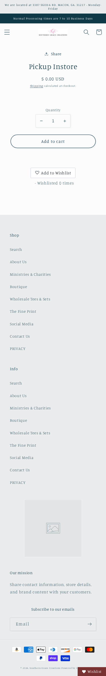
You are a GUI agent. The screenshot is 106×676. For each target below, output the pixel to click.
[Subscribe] (89, 624)
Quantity (53, 110)
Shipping (36, 86)
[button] (7, 32)
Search (16, 249)
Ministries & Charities (30, 274)
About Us (18, 261)
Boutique (18, 286)
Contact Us (20, 336)
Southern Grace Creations (45, 668)
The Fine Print (23, 311)
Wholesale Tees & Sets (30, 298)
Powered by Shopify (73, 668)
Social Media (21, 323)
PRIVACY (18, 348)
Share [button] (56, 53)
